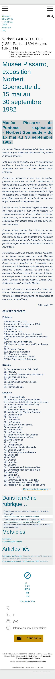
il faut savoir (46, 656)
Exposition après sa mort (12, 542)
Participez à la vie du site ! (41, 672)
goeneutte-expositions (24, 558)
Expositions (6, 539)
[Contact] (48, 16)
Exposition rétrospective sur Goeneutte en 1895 (22, 522)
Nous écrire (34, 638)
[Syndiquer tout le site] (27, 590)
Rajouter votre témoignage (35, 489)
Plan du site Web (27, 601)
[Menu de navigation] (5, 9)
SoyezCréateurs (33, 661)
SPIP (44, 661)
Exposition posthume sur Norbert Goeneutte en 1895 (24, 519)
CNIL (25, 656)
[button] (52, 16)
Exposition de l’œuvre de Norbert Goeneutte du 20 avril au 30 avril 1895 (26, 512)
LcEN (31, 656)
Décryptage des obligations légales (27, 658)
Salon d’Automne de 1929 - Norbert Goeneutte (21, 517)
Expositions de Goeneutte (12, 556)
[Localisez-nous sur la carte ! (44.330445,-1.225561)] (27, 575)
